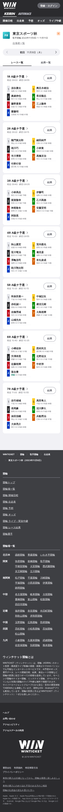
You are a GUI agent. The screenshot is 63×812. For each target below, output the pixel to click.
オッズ (41, 20)
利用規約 (18, 767)
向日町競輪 (46, 610)
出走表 (20, 20)
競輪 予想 (8, 508)
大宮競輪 (35, 566)
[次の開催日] (56, 52)
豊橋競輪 (20, 599)
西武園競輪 (49, 566)
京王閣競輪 (21, 571)
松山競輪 (20, 633)
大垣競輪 (47, 594)
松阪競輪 (45, 599)
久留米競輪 (34, 640)
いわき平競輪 (47, 554)
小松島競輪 (34, 628)
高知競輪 (47, 628)
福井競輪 (20, 610)
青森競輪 (32, 554)
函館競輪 (20, 554)
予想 (30, 20)
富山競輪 (32, 599)
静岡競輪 (20, 587)
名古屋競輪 (21, 594)
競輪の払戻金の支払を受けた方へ (18, 790)
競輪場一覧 (9, 488)
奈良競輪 (32, 610)
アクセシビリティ (11, 724)
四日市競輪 (21, 604)
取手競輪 (45, 561)
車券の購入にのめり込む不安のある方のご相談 (25, 785)
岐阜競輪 (35, 594)
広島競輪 (32, 622)
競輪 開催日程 (10, 495)
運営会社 (7, 767)
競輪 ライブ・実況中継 (15, 520)
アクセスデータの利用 (13, 730)
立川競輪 (35, 571)
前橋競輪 (32, 561)
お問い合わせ (9, 718)
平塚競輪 (20, 582)
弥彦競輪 (20, 561)
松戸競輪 (20, 577)
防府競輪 (45, 622)
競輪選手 (8, 533)
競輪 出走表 (9, 501)
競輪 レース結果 (12, 527)
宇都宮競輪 (21, 566)
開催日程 (8, 20)
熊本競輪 (47, 645)
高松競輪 (20, 628)
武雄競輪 (47, 640)
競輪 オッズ (9, 514)
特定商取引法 (31, 767)
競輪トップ (9, 482)
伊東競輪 (47, 582)
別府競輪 (35, 645)
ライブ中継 (55, 20)
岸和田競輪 (36, 615)
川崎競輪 (45, 577)
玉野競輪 (20, 622)
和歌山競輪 (21, 615)
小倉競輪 (20, 640)
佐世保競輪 (21, 645)
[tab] (45, 62)
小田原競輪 (34, 582)
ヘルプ (6, 712)
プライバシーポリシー (13, 772)
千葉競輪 (32, 577)
